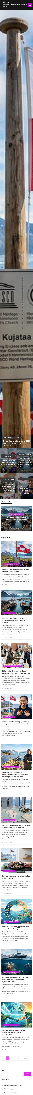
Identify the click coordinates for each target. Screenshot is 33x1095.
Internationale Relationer (12, 437)
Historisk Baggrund (25, 454)
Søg (3, 1070)
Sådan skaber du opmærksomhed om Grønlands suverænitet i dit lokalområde (8, 487)
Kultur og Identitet (25, 479)
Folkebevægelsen (9, 2)
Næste (26, 1058)
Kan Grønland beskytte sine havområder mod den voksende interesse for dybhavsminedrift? (16, 980)
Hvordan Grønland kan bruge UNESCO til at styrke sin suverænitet (16, 442)
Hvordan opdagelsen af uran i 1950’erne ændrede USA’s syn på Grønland (16, 826)
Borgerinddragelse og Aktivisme (8, 480)
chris (4, 445)
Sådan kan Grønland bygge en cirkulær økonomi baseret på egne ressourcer (15, 928)
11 (18, 1058)
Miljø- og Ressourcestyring (11, 767)
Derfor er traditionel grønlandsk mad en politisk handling (16, 877)
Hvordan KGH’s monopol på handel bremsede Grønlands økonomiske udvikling (25, 461)
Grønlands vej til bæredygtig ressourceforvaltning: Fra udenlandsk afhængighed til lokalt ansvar (15, 775)
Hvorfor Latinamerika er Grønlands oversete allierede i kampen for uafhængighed (14, 1032)
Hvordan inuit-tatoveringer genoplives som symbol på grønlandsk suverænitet (24, 486)
